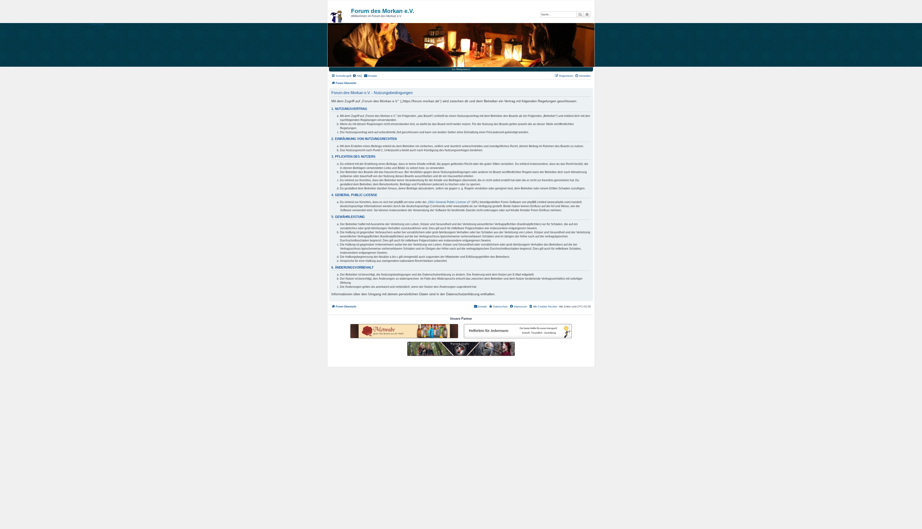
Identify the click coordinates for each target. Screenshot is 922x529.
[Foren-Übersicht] (336, 17)
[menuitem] (357, 76)
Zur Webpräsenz (461, 69)
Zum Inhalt (97, 24)
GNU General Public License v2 (449, 202)
